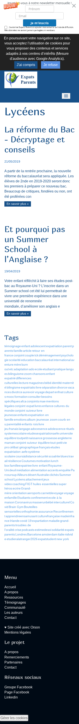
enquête (64, 470)
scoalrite (54, 456)
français (44, 447)
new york (62, 539)
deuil (12, 470)
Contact (10, 618)
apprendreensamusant (21, 516)
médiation (23, 470)
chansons (39, 374)
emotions (20, 419)
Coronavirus (23, 502)
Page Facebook (16, 692)
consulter (34, 396)
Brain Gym (16, 507)
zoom (28, 374)
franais (13, 429)
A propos (11, 592)
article (27, 350)
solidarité (58, 530)
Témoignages (15, 602)
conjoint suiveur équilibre (32, 442)
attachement (34, 479)
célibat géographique (24, 447)
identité (57, 383)
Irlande (15, 520)
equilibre (10, 438)
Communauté (14, 607)
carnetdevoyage (52, 493)
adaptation (21, 369)
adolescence (56, 429)
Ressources (13, 597)
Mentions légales (17, 632)
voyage (40, 392)
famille (18, 350)
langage (24, 429)
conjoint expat (24, 406)
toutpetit (22, 438)
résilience (14, 461)
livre (38, 387)
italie (61, 534)
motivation (43, 461)
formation (21, 396)
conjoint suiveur (25, 410)
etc (11, 369)
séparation (49, 387)
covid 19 (26, 520)
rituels (70, 429)
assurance (45, 511)
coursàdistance (26, 456)
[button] (39, 17)
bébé (47, 383)
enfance (47, 406)
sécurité (42, 456)
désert (32, 475)
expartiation (40, 520)
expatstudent (47, 539)
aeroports (34, 493)
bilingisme (13, 387)
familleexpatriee (21, 465)
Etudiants (23, 497)
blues (64, 456)
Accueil (10, 587)
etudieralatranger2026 (22, 539)
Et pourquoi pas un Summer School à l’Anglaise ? (34, 244)
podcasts (28, 530)
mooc (10, 396)
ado (31, 369)
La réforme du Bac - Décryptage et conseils (39, 139)
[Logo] (20, 79)
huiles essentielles (45, 484)
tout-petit (56, 442)
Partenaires (13, 662)
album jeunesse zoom (42, 419)
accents (53, 470)
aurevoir (28, 392)
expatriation (54, 346)
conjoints (33, 401)
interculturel (62, 502)
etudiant (48, 369)
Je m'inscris (40, 23)
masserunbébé (42, 502)
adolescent (38, 346)
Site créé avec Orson (23, 627)
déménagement (50, 355)
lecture (23, 383)
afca (23, 401)
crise (18, 530)
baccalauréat (44, 360)
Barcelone (34, 534)
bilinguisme (16, 374)
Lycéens (19, 479)
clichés (54, 475)
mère (17, 364)
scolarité (15, 360)
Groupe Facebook (18, 687)
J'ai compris (26, 65)
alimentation (39, 470)
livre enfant (40, 465)
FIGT (28, 484)
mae (43, 401)
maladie (54, 520)
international (62, 360)
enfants (22, 415)
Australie (43, 475)
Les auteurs (13, 612)
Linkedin (11, 697)
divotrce (16, 392)
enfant (25, 346)
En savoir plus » (18, 203)
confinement (39, 497)
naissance (35, 438)
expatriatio (28, 387)
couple (29, 355)
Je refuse (50, 65)
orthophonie (29, 511)
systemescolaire (15, 433)
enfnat (59, 392)
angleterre (64, 438)
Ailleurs (22, 475)
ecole (38, 369)
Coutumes (29, 461)
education (28, 360)
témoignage (12, 346)
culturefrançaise (49, 516)
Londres (21, 534)
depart (49, 392)
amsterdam (49, 534)
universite (66, 433)
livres (38, 406)
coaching (18, 484)
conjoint (19, 355)
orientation (19, 493)
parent (67, 346)
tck (36, 355)
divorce (62, 387)
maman (9, 442)
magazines (36, 383)
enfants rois (30, 424)
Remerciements (16, 657)
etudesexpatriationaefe (43, 433)
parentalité (14, 424)
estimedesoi (43, 530)
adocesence (39, 429)
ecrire (17, 488)
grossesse (50, 438)
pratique (60, 369)
